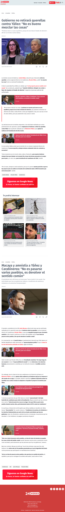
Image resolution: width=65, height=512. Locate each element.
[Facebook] (40, 66)
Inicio (3, 13)
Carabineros (22, 175)
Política (44, 2)
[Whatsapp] (36, 66)
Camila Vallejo (5, 175)
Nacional (36, 2)
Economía (40, 2)
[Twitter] (43, 66)
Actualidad (7, 13)
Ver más (17, 101)
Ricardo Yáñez (14, 175)
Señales (52, 2)
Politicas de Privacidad (32, 507)
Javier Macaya (16, 467)
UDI (10, 467)
